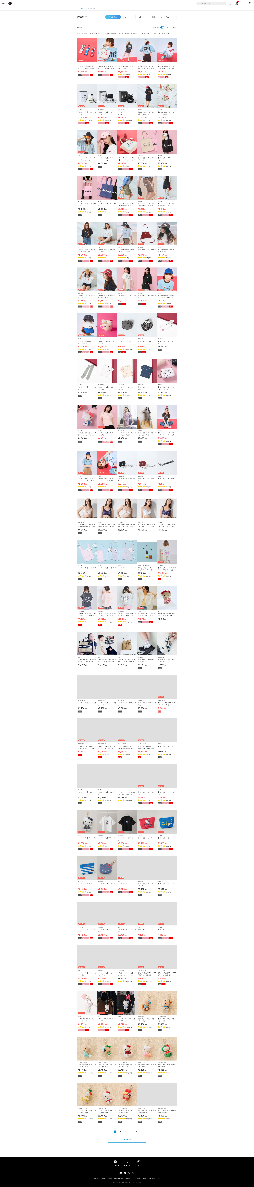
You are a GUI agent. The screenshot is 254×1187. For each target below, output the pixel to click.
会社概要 (96, 1178)
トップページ (81, 8)
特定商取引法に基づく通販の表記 (145, 1178)
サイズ (127, 17)
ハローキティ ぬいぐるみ (148, 33)
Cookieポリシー (129, 1178)
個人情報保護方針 (119, 1178)
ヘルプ (158, 1178)
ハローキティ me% (110, 33)
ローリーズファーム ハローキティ (128, 33)
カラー (141, 17)
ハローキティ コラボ (95, 33)
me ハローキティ (163, 33)
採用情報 (109, 1178)
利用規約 (103, 1178)
